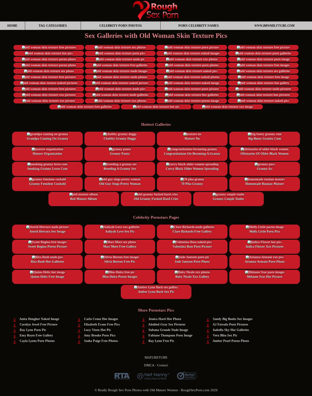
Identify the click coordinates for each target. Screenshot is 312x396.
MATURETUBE (156, 357)
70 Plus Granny (192, 184)
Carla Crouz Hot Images (101, 319)
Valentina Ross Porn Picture (192, 246)
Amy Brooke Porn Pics (99, 335)
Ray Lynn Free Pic (161, 341)
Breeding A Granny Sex (120, 168)
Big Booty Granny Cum (264, 138)
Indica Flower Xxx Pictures (264, 246)
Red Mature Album (83, 199)
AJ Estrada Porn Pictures (230, 324)
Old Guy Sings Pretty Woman (120, 184)
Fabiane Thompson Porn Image (170, 335)
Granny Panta (120, 153)
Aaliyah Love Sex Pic (120, 231)
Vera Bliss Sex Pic (225, 335)
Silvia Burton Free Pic (119, 261)
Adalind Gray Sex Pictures (166, 324)
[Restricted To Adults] (122, 377)
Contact (162, 365)
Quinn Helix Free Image (47, 276)
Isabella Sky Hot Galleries (231, 330)
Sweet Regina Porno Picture (47, 246)
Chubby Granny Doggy (120, 138)
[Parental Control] (153, 377)
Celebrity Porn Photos (120, 25)
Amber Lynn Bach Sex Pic (156, 292)
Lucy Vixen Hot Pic (97, 330)
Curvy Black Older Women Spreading (192, 168)
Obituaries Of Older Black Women (265, 153)
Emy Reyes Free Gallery (36, 335)
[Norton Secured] (186, 377)
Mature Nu (192, 138)
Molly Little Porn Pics (264, 231)
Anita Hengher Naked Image (39, 319)
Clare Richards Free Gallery (192, 231)
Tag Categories (53, 25)
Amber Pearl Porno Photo (231, 341)
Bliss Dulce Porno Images (120, 276)
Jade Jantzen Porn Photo (192, 261)
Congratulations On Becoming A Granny (192, 153)
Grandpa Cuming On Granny (47, 138)
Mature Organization (47, 153)
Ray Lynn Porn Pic (33, 330)
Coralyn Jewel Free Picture (38, 324)
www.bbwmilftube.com (274, 25)
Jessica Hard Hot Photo (164, 319)
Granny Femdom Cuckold (47, 184)
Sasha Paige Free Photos (101, 341)
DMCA (149, 365)
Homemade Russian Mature (264, 184)
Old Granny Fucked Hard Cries (156, 199)
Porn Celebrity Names (198, 25)
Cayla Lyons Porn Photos (37, 341)
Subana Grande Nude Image (168, 330)
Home (12, 25)
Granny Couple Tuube (228, 199)
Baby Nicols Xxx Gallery (192, 276)
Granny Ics (264, 168)
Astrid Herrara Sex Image (47, 231)
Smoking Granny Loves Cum (47, 168)
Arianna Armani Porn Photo (265, 261)
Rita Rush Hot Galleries (47, 261)
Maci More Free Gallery (120, 246)
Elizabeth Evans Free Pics (102, 324)
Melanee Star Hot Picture (264, 276)
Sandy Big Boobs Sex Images (232, 319)
